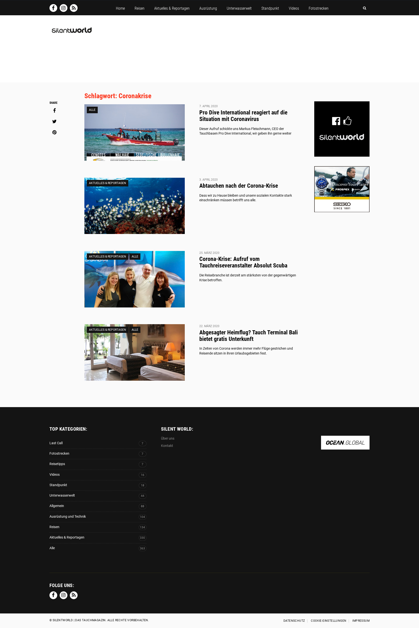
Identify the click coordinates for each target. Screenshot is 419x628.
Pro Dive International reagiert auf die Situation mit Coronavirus (243, 115)
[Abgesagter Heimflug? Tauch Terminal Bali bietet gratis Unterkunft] (134, 352)
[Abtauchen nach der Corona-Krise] (134, 206)
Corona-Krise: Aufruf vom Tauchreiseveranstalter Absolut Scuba (243, 262)
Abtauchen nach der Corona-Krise (238, 185)
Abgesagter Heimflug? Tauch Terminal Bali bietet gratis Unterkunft (248, 335)
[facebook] (54, 110)
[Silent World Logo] (71, 33)
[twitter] (54, 121)
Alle (92, 110)
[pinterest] (54, 132)
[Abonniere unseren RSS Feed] (74, 8)
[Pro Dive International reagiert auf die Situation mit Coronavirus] (134, 132)
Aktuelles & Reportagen (107, 183)
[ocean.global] (345, 447)
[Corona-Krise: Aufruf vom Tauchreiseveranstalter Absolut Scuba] (134, 279)
